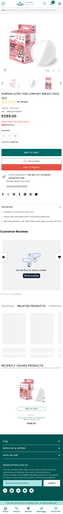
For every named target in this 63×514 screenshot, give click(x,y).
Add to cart (31, 152)
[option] (31, 43)
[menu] (3, 3)
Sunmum (14, 108)
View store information (17, 186)
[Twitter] (8, 194)
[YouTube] (31, 490)
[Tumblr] (19, 194)
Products (12, 10)
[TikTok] (25, 490)
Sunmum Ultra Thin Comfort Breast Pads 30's (31, 418)
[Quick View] (43, 401)
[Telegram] (25, 194)
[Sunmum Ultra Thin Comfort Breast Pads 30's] (31, 389)
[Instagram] (12, 490)
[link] (14, 352)
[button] (53, 70)
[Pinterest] (14, 194)
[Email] (30, 194)
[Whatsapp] (36, 194)
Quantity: (5, 130)
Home (3, 10)
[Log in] (60, 4)
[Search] (44, 3)
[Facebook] (2, 194)
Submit (52, 483)
